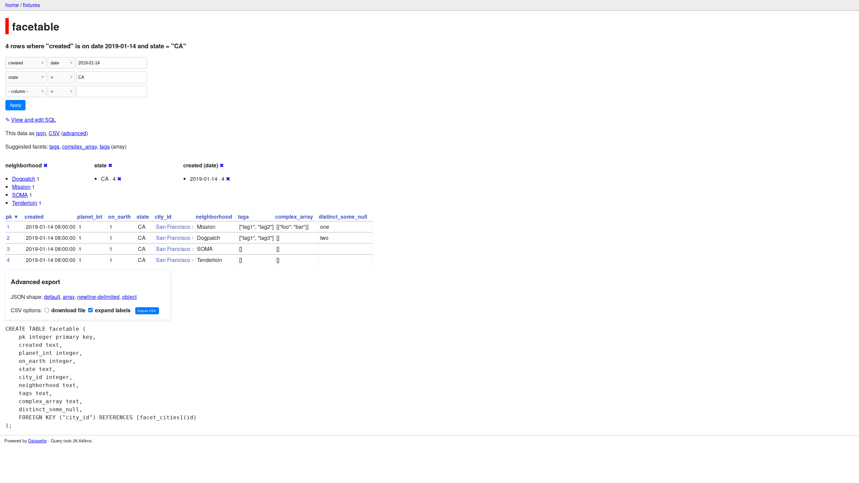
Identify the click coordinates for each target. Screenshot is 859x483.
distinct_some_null (343, 216)
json (41, 133)
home (12, 5)
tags (54, 146)
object (129, 297)
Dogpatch (23, 178)
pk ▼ (12, 216)
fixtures (31, 5)
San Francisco (173, 226)
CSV (54, 133)
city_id (163, 216)
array (68, 297)
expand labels (112, 310)
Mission (21, 187)
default (52, 297)
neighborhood (214, 216)
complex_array (79, 146)
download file (68, 310)
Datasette (37, 440)
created (34, 216)
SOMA (20, 195)
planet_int (89, 216)
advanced (74, 133)
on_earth (119, 216)
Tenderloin (24, 203)
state (143, 216)
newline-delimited (98, 297)
